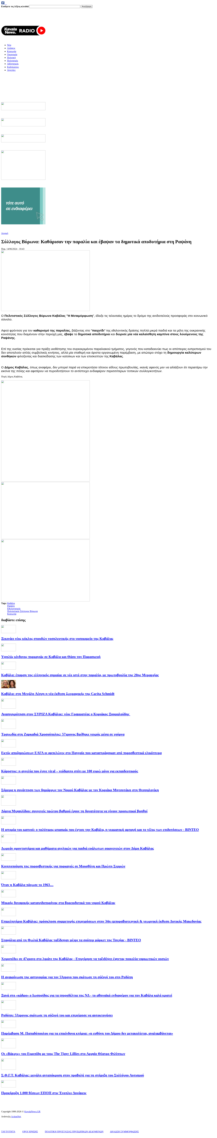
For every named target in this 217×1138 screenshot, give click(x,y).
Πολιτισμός (12, 60)
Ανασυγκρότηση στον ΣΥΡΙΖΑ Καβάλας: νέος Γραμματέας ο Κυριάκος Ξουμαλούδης (65, 714)
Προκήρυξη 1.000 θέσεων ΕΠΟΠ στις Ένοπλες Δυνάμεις (43, 1093)
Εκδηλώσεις (13, 67)
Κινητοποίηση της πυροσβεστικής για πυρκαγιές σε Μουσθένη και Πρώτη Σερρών (63, 866)
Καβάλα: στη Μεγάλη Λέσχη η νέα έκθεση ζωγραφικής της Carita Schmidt (57, 694)
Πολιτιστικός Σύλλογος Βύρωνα (22, 611)
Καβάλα (11, 603)
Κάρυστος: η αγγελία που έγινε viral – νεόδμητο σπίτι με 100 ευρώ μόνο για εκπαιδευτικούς (69, 771)
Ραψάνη (11, 606)
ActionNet (16, 1116)
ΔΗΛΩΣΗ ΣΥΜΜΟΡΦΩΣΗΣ (124, 1131)
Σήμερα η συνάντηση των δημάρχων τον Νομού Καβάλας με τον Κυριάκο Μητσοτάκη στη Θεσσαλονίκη (80, 790)
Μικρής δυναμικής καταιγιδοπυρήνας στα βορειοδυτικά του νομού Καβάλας (58, 903)
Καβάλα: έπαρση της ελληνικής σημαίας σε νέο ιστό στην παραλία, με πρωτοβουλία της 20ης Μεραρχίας (80, 675)
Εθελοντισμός (14, 608)
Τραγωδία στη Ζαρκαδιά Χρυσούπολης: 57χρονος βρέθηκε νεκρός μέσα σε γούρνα (62, 734)
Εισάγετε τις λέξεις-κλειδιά (15, 6)
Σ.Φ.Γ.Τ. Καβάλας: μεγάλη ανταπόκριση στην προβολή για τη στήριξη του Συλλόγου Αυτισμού (72, 1075)
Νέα (9, 45)
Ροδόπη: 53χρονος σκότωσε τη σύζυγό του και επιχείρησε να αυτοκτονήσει (57, 1015)
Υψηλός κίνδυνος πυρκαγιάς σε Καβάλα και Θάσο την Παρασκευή (51, 657)
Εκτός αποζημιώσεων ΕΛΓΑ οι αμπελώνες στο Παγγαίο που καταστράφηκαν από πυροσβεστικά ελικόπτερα (81, 753)
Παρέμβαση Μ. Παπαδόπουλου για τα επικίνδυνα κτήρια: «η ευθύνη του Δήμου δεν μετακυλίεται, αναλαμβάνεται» (87, 1033)
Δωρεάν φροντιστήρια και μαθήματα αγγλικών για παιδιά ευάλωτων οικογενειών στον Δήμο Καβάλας (77, 848)
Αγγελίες (11, 70)
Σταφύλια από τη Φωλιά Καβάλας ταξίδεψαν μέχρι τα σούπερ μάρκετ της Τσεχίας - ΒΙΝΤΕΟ (71, 940)
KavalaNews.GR (32, 1111)
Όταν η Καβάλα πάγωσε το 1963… (27, 885)
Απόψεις (11, 48)
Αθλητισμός (13, 64)
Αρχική (4, 233)
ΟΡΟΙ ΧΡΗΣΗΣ (30, 1131)
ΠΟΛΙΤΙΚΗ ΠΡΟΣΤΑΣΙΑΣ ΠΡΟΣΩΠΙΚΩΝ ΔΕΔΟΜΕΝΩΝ (74, 1131)
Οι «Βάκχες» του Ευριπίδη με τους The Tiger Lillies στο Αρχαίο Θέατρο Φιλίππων (63, 1054)
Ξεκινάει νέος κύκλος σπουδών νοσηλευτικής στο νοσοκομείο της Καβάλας (57, 638)
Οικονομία (12, 54)
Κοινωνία (11, 51)
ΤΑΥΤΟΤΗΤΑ (8, 1131)
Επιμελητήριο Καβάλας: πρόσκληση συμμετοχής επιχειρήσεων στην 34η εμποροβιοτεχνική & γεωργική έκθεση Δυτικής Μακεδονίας (101, 921)
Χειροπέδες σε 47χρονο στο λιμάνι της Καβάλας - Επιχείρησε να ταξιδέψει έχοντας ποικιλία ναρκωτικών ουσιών (85, 959)
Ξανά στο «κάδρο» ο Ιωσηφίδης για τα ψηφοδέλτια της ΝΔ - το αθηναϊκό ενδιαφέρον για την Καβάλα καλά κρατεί (86, 995)
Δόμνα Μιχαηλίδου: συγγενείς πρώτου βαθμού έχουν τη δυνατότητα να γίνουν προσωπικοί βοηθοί (74, 811)
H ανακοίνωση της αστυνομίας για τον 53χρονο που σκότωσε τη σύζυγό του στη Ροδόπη (67, 977)
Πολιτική (11, 57)
